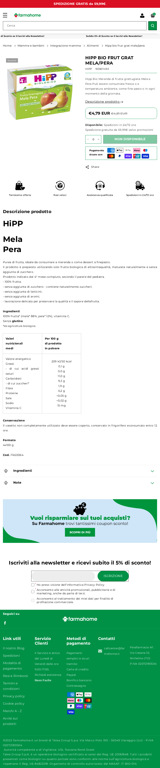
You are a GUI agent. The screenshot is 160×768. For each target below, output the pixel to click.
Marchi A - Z (12, 711)
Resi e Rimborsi (15, 676)
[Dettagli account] (142, 15)
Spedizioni (11, 655)
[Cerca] (152, 25)
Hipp (88, 68)
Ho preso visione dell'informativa (70, 585)
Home (7, 45)
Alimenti (93, 45)
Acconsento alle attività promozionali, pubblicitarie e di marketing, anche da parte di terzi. (76, 591)
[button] (7, 15)
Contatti (106, 638)
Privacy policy (14, 696)
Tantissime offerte (20, 195)
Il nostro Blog (13, 648)
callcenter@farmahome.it (114, 651)
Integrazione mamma (66, 45)
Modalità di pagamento (12, 665)
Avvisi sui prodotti (10, 721)
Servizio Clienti (43, 641)
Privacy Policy (94, 585)
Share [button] (95, 167)
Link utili (12, 638)
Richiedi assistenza (48, 675)
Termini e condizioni (11, 686)
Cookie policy (13, 703)
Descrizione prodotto (102, 102)
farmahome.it (23, 740)
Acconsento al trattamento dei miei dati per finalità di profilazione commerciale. (75, 600)
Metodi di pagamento (78, 641)
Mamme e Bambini (31, 45)
